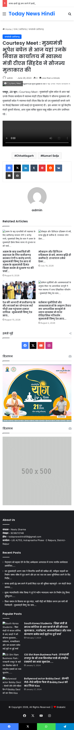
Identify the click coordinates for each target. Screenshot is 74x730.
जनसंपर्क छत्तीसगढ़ (36, 29)
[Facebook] (9, 168)
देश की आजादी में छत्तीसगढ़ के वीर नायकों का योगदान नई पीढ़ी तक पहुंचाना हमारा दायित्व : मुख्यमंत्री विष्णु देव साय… (19, 309)
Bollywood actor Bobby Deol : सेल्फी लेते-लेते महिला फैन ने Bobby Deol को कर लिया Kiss (46, 682)
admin (10, 78)
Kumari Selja (50, 155)
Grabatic (61, 707)
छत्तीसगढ (23, 29)
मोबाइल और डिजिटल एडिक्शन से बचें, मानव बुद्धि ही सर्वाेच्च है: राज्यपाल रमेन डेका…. (54, 256)
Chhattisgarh (25, 155)
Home (8, 29)
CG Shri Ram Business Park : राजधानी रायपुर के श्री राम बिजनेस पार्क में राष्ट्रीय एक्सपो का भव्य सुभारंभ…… (46, 658)
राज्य (15, 29)
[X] (17, 168)
